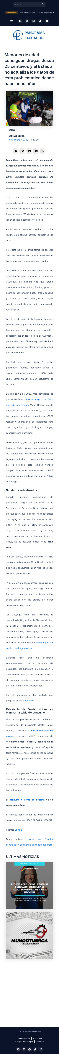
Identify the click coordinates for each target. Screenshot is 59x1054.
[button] (11, 21)
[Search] (43, 4)
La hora (18, 829)
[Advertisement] (29, 991)
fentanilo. (29, 700)
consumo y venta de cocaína (27, 799)
